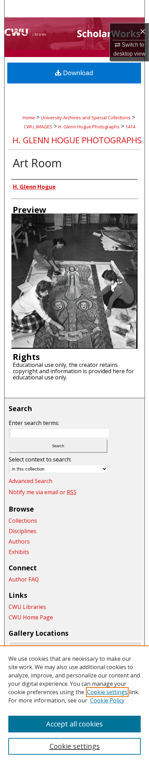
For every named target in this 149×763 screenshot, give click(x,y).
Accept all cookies (74, 724)
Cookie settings (107, 692)
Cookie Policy (107, 700)
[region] (74, 704)
